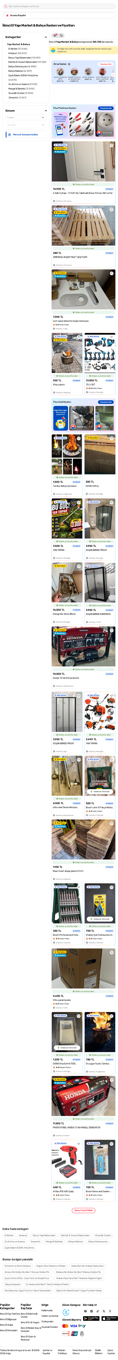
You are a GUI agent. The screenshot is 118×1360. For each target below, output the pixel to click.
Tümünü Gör (106, 64)
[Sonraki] (113, 75)
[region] (83, 75)
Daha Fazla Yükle (84, 1210)
